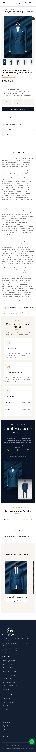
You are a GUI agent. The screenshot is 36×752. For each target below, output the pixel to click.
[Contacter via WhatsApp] (32, 741)
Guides (4, 729)
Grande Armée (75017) (9, 685)
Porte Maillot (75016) (9, 682)
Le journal (5, 726)
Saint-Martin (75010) (8, 678)
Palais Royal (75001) (8, 661)
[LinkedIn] (16, 650)
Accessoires (6, 713)
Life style (5, 709)
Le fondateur (6, 722)
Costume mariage (8, 702)
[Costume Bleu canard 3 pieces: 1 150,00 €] (16, 581)
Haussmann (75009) (8, 675)
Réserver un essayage (19, 117)
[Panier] (30, 3)
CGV (4, 733)
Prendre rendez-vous (17, 456)
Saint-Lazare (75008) (9, 671)
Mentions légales (8, 736)
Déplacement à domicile (10, 689)
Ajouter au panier (20, 109)
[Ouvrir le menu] (4, 3)
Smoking (5, 705)
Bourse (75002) (7, 664)
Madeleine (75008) (8, 668)
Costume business (8, 698)
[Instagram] (4, 650)
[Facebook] (10, 650)
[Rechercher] (26, 3)
